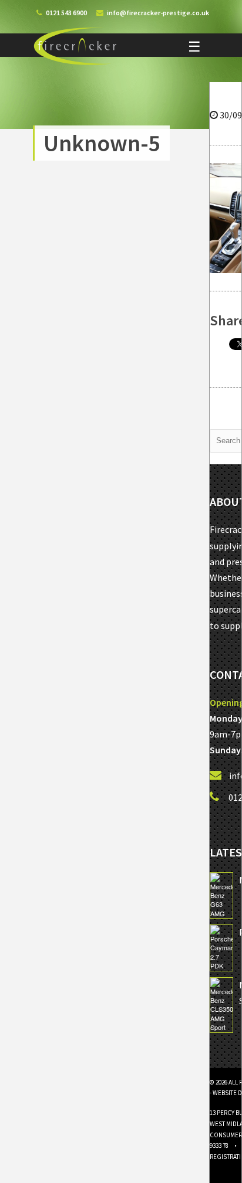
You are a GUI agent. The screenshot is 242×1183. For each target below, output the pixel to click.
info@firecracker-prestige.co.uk (158, 12)
